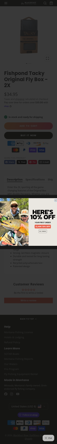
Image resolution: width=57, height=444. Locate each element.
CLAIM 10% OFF (42, 226)
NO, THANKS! (42, 231)
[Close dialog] (55, 200)
